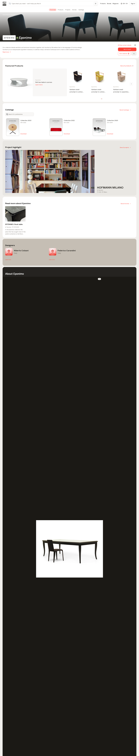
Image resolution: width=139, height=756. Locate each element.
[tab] (52, 9)
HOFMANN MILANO (110, 187)
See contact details (125, 45)
